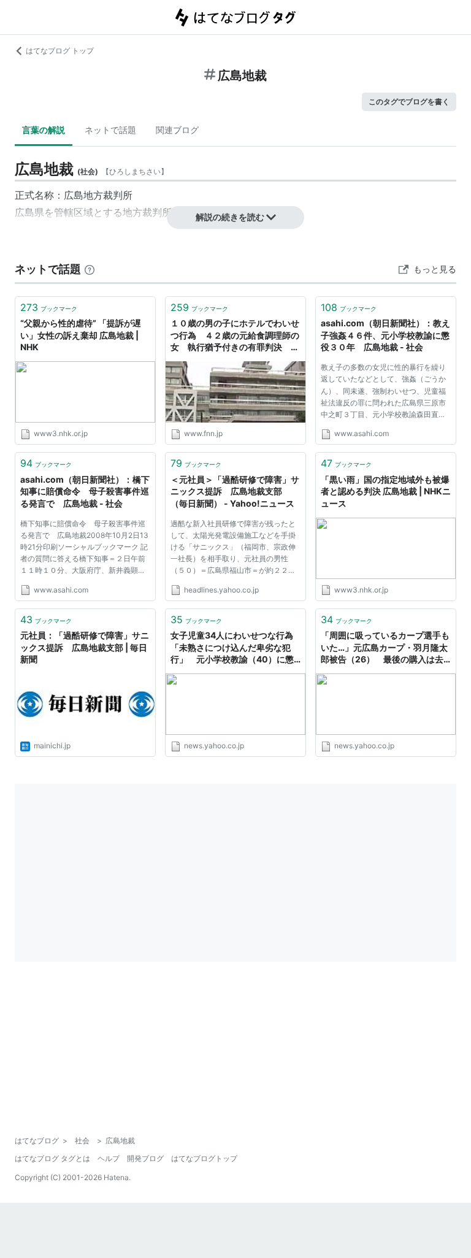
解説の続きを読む (230, 217)
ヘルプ (109, 1158)
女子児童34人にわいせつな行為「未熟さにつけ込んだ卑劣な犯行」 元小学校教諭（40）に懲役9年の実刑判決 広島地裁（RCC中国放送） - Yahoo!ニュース (235, 648)
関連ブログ (177, 130)
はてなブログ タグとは (52, 1158)
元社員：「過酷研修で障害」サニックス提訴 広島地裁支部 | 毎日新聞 (84, 647)
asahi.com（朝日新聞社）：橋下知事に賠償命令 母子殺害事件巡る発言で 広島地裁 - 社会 (85, 491)
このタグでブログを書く (409, 101)
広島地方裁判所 (98, 195)
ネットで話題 (110, 130)
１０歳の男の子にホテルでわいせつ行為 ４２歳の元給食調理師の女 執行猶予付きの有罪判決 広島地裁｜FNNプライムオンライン (234, 336)
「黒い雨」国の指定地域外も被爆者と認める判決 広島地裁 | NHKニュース (386, 491)
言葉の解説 (43, 130)
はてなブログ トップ (60, 50)
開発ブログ (145, 1158)
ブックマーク (48, 307)
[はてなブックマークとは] (89, 269)
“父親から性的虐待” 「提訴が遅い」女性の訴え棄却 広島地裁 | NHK (80, 335)
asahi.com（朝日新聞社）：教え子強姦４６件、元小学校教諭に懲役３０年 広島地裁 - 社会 (385, 335)
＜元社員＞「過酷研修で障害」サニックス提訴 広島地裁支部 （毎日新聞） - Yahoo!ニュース (234, 491)
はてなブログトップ (204, 1158)
